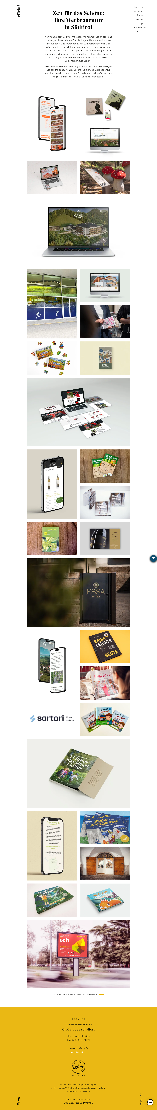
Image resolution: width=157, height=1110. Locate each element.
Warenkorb (140, 27)
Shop (140, 23)
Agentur (138, 11)
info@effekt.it (141, 1099)
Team (140, 15)
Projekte (138, 7)
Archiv (63, 1084)
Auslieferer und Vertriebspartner (65, 1088)
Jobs (69, 1084)
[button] (150, 1103)
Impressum (85, 1091)
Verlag (139, 19)
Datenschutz (72, 1091)
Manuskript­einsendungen (84, 1084)
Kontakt (139, 31)
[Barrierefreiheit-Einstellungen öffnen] (153, 558)
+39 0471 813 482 (78, 1048)
